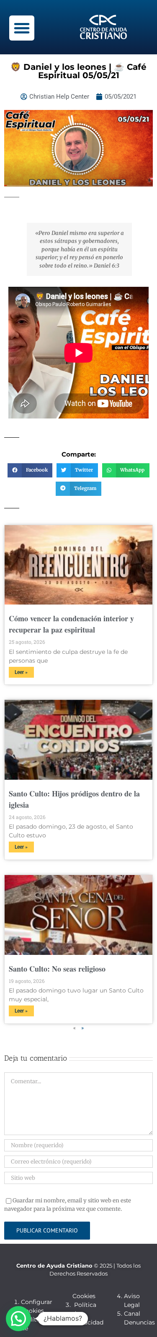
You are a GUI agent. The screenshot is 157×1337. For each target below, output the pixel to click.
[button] (21, 28)
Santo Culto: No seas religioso (57, 968)
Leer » (21, 672)
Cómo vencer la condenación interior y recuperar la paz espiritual (71, 624)
